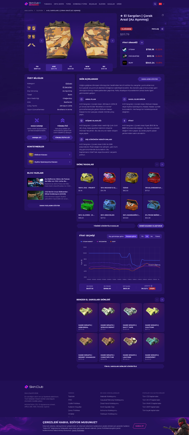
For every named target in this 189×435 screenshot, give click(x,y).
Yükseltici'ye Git (62, 137)
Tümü (157, 236)
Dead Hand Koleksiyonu (109, 403)
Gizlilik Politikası (74, 403)
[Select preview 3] (31, 45)
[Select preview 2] (31, 36)
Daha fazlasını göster (50, 205)
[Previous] (157, 164)
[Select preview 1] (31, 28)
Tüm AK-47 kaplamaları (151, 400)
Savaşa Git (36, 137)
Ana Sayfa (28, 10)
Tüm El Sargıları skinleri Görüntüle (120, 366)
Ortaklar (71, 414)
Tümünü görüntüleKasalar (106, 226)
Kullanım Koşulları (74, 407)
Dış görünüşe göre (116, 236)
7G (142, 236)
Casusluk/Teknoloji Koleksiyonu (112, 400)
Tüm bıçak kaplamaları (151, 410)
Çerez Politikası (74, 410)
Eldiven (40, 10)
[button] (87, 317)
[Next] (162, 164)
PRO (70, 400)
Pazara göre (131, 236)
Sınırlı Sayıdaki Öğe (107, 407)
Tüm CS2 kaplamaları (150, 396)
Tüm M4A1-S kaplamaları (152, 403)
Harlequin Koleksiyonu (108, 414)
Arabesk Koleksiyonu (108, 396)
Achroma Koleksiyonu (108, 410)
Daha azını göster (150, 79)
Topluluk (71, 396)
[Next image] (112, 41)
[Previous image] (41, 41)
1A (147, 236)
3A (151, 236)
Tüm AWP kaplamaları (151, 407)
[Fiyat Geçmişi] (142, 42)
